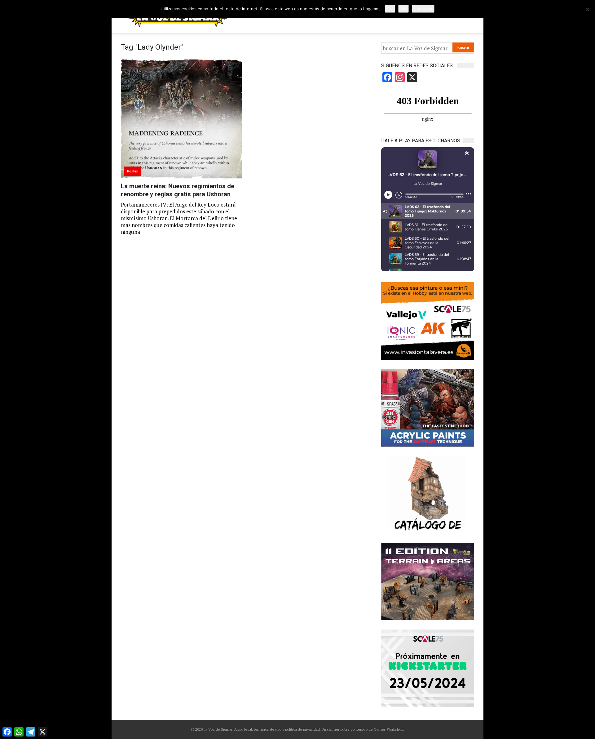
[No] (587, 9)
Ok (390, 8)
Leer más (423, 8)
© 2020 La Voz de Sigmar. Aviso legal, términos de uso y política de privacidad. (256, 729)
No (403, 8)
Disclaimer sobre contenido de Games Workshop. (362, 729)
